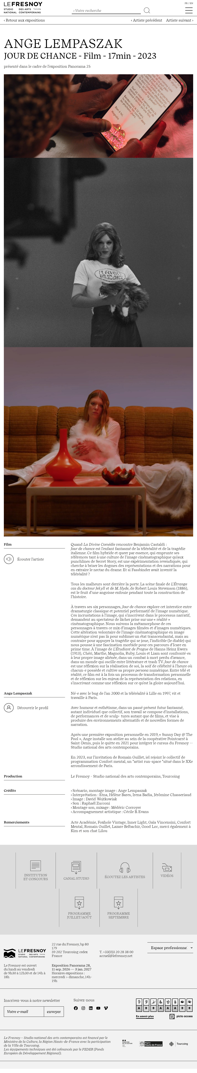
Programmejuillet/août (79, 915)
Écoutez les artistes (125, 877)
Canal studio (76, 878)
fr (186, 3)
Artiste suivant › (179, 20)
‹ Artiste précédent (146, 20)
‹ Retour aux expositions (24, 20)
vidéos (167, 876)
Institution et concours (35, 877)
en (191, 3)
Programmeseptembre (118, 915)
